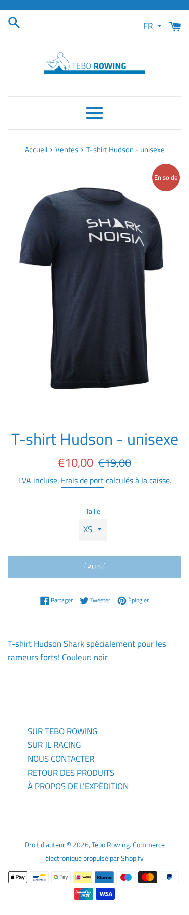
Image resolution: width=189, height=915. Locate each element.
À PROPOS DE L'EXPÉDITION (78, 786)
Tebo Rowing (111, 845)
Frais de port (82, 480)
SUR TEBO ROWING (62, 731)
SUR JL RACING (54, 744)
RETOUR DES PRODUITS (71, 772)
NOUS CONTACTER (61, 759)
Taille (93, 511)
